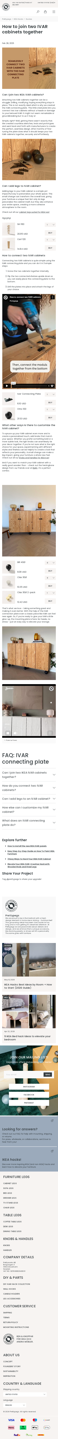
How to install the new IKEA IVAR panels (27, 846)
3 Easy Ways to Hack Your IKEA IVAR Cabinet (29, 859)
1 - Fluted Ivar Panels (10, 740)
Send (47, 1074)
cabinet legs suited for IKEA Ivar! (34, 212)
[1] (51, 702)
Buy (50, 233)
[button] (29, 774)
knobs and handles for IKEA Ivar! (34, 457)
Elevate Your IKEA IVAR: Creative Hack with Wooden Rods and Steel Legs (29, 865)
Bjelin (35, 468)
